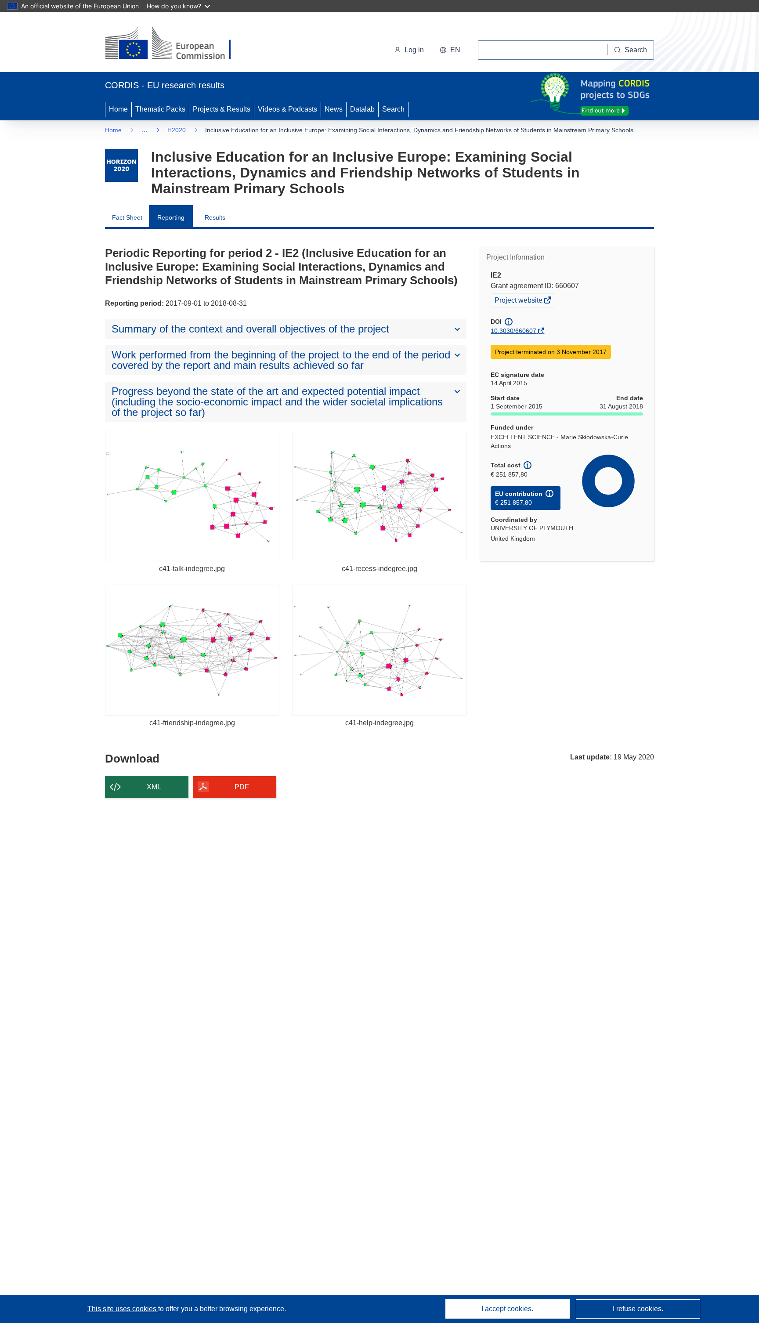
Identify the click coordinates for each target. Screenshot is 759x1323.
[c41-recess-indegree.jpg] (380, 496)
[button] (450, 50)
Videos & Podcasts (287, 109)
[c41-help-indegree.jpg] (380, 650)
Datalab (362, 109)
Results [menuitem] (215, 217)
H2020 (176, 130)
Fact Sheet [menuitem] (127, 217)
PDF (242, 787)
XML (154, 787)
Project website (519, 301)
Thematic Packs (160, 109)
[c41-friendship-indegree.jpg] (192, 650)
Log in (414, 50)
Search (393, 109)
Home (118, 109)
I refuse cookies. (638, 1308)
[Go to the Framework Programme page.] (121, 165)
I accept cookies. (507, 1308)
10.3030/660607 (513, 330)
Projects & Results (221, 109)
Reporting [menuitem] (170, 217)
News (334, 109)
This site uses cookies (122, 1308)
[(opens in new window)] (176, 43)
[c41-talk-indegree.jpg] (192, 496)
